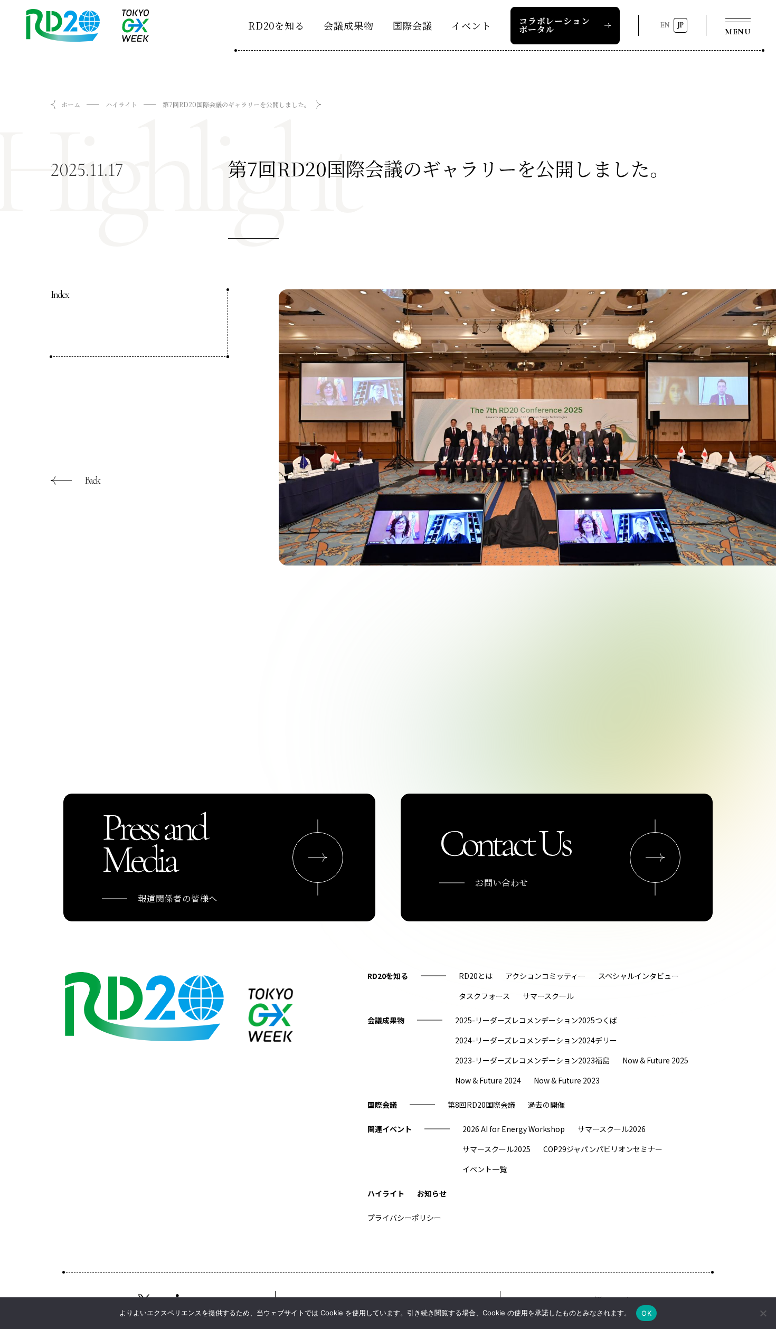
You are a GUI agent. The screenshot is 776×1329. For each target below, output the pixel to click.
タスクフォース (484, 996)
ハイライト (121, 104)
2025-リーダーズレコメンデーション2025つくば (536, 1020)
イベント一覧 (484, 1169)
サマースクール (548, 996)
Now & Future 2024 (488, 1080)
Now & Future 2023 (567, 1080)
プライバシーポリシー (404, 1217)
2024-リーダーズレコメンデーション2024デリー (536, 1040)
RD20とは (476, 975)
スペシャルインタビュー (638, 975)
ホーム (70, 104)
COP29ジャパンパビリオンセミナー (603, 1149)
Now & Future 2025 (655, 1060)
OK (646, 1313)
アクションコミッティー (545, 975)
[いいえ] (763, 1313)
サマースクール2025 (496, 1149)
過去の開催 (546, 1104)
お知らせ (432, 1193)
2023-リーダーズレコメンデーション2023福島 (532, 1060)
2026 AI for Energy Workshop (513, 1129)
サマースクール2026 (612, 1129)
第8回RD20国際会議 (481, 1104)
